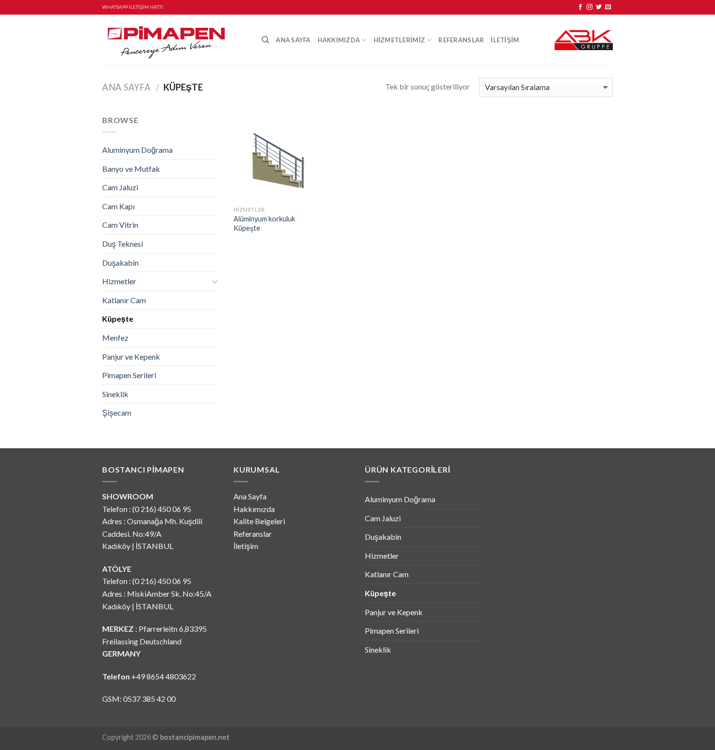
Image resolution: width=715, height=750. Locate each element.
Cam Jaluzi (120, 187)
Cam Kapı (118, 206)
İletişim (245, 545)
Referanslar (461, 40)
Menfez (115, 337)
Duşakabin (120, 262)
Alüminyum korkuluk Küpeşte (264, 223)
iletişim (505, 40)
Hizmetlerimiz (399, 40)
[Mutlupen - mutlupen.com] (174, 40)
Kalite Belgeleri (259, 521)
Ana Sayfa (293, 40)
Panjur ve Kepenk (131, 356)
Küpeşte (117, 318)
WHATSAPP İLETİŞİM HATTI (132, 7)
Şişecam (116, 412)
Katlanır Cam (124, 300)
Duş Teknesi (122, 243)
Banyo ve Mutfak (131, 168)
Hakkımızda (339, 40)
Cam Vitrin (120, 224)
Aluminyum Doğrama (137, 149)
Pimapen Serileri (129, 375)
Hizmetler (119, 281)
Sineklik (115, 394)
